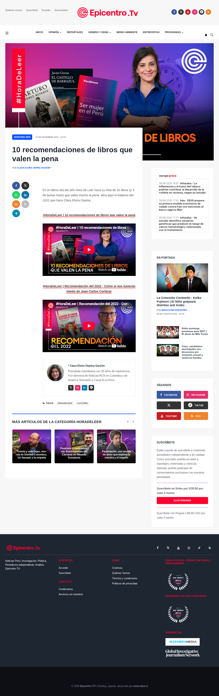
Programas (173, 32)
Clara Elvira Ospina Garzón (33, 168)
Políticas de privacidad (124, 583)
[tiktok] (199, 548)
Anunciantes (61, 10)
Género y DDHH (98, 32)
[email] (16, 204)
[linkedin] (25, 195)
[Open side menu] (6, 33)
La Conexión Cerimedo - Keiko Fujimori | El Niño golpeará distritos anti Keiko (179, 301)
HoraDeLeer (22, 137)
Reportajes (75, 32)
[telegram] (16, 213)
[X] (169, 405)
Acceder (46, 10)
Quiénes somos (13, 10)
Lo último (82, 403)
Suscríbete (32, 10)
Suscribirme (182, 500)
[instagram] (194, 12)
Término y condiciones (124, 578)
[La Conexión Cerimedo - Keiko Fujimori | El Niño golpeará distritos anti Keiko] (182, 278)
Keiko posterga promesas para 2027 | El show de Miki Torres (195, 331)
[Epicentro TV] (109, 12)
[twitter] (181, 12)
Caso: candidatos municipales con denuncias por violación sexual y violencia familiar (192, 352)
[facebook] (174, 12)
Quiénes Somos (121, 572)
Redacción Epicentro (174, 310)
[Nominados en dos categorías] (178, 614)
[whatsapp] (16, 195)
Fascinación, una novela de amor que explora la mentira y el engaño (116, 454)
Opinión (54, 32)
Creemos (117, 567)
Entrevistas (151, 32)
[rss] (201, 12)
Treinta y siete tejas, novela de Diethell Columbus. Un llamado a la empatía (32, 454)
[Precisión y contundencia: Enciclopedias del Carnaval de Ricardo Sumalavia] (74, 446)
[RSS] (210, 548)
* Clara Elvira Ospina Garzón (86, 365)
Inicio (39, 32)
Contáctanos (66, 589)
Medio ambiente (127, 32)
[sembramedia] (182, 641)
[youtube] (188, 12)
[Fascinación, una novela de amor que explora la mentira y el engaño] (116, 446)
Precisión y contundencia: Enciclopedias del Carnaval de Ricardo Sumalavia (74, 453)
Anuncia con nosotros (71, 594)
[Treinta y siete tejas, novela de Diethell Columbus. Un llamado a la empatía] (31, 446)
